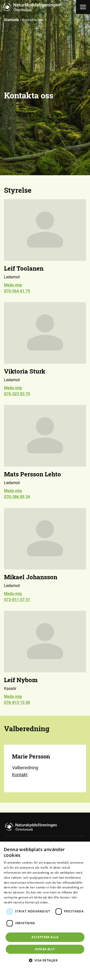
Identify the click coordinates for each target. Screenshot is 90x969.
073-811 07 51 (17, 599)
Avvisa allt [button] (45, 949)
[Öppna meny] (83, 7)
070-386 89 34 (17, 496)
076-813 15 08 (17, 702)
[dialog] (45, 905)
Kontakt (20, 774)
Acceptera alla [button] (45, 937)
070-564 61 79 (17, 291)
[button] (45, 960)
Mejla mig (13, 285)
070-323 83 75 (17, 394)
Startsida (11, 20)
